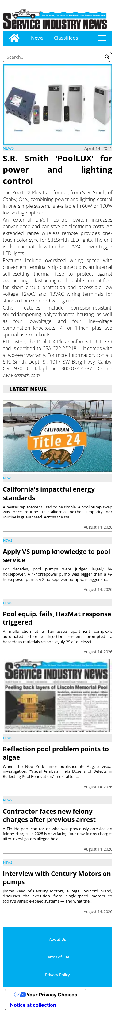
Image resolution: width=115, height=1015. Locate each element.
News (37, 38)
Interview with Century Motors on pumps (57, 877)
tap (102, 38)
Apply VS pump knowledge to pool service (56, 555)
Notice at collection (33, 1005)
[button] (107, 57)
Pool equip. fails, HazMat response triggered (57, 618)
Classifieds (66, 38)
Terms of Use (57, 957)
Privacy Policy (57, 974)
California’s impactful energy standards (49, 493)
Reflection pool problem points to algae (56, 753)
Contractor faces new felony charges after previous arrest (49, 815)
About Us (57, 939)
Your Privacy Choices (51, 994)
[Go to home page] (14, 38)
